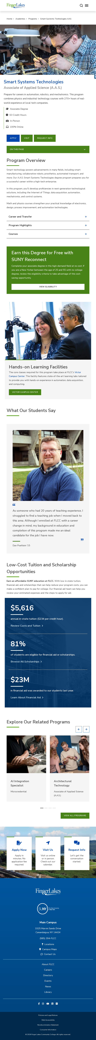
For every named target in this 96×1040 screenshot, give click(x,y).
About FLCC (48, 964)
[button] (79, 729)
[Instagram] (43, 1004)
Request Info (44, 138)
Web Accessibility (48, 1020)
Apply (13, 138)
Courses (13, 234)
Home (9, 18)
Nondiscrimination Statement (48, 1025)
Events (48, 980)
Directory (48, 975)
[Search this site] (81, 5)
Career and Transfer (20, 216)
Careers (48, 969)
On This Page (17, 149)
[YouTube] (47, 1004)
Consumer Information (48, 1030)
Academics (20, 18)
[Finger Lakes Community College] (16, 5)
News (48, 986)
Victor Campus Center (25, 392)
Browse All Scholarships (25, 661)
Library (48, 992)
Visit (26, 138)
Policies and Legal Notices (48, 1015)
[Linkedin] (52, 1004)
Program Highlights (20, 225)
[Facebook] (39, 1004)
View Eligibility (48, 286)
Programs (32, 18)
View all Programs (75, 815)
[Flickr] (57, 1004)
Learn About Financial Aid (26, 697)
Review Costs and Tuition (25, 625)
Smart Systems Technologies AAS (55, 18)
